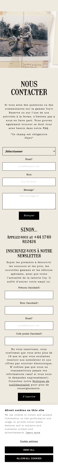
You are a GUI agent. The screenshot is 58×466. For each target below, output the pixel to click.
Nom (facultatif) (29, 303)
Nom (29, 175)
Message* (29, 190)
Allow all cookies (29, 458)
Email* (29, 159)
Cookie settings (29, 441)
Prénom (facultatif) (29, 288)
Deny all (29, 450)
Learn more (33, 433)
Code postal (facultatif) (29, 334)
